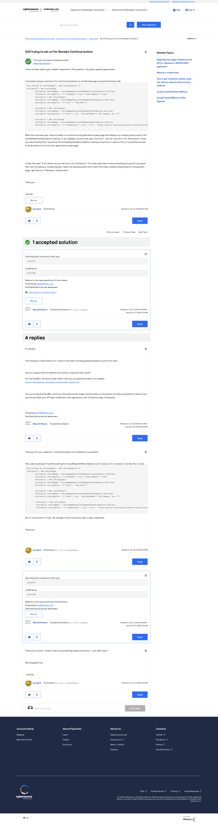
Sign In (192, 10)
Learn (65, 734)
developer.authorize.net (160, 1)
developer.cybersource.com (183, 1)
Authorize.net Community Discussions (71, 38)
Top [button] (27, 818)
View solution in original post (42, 292)
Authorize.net (157, 791)
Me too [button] (33, 200)
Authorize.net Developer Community (129, 10)
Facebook (160, 739)
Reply (139, 220)
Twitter (159, 734)
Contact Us (115, 739)
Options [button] (190, 38)
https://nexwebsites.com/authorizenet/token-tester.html (52, 382)
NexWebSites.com (45, 284)
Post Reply (135, 708)
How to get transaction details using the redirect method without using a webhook (174, 82)
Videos (66, 739)
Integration (93, 38)
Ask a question (149, 25)
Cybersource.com (118, 734)
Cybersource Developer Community (30, 10)
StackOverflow (163, 749)
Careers (114, 749)
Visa (142, 791)
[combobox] (95, 25)
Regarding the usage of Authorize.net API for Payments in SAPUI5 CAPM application (174, 63)
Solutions (67, 744)
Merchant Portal (24, 739)
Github (159, 744)
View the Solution (41, 63)
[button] (29, 221)
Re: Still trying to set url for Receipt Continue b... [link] (119, 38)
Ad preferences (191, 791)
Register (21, 734)
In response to (79, 310)
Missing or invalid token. (168, 72)
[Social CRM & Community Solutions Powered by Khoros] (189, 818)
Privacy (174, 791)
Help (178, 10)
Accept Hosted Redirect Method (172, 91)
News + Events (117, 744)
